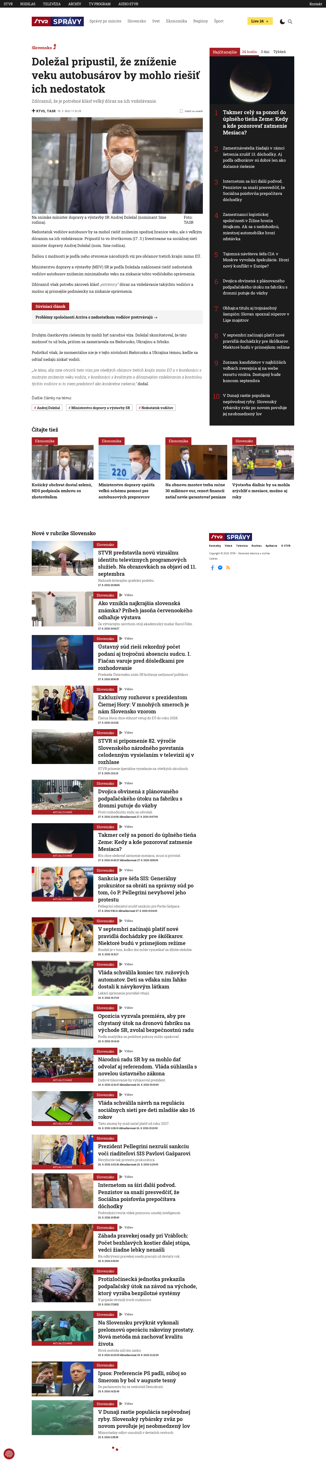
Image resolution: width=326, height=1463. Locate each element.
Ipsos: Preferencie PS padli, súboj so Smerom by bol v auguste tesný (142, 1377)
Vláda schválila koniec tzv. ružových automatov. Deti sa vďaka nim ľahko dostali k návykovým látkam (143, 979)
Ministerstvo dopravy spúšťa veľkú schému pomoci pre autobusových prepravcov (127, 491)
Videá (228, 545)
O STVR (285, 545)
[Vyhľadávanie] (290, 21)
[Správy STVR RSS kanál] (228, 569)
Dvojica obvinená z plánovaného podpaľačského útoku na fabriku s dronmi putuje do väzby (255, 287)
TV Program (100, 4)
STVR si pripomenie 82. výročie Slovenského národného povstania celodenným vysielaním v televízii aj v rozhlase (146, 751)
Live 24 (257, 21)
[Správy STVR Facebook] (213, 569)
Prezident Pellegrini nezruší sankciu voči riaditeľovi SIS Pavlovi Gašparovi (144, 1150)
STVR (8, 4)
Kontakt (316, 4)
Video (128, 595)
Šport (219, 20)
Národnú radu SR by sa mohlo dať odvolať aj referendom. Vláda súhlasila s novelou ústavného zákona (147, 1066)
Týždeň (279, 51)
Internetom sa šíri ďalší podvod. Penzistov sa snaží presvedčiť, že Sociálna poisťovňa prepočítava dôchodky (254, 190)
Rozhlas (27, 4)
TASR (51, 111)
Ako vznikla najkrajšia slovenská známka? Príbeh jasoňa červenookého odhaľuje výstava (145, 610)
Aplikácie (271, 545)
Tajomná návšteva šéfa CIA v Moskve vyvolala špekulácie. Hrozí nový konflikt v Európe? (256, 260)
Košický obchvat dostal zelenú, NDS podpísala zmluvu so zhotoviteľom (62, 491)
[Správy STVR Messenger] (221, 569)
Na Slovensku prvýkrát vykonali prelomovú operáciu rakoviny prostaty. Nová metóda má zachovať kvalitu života (146, 1333)
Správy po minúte (105, 20)
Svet (156, 20)
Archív (74, 4)
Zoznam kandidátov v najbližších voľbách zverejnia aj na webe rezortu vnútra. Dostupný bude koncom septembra (254, 371)
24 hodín (249, 51)
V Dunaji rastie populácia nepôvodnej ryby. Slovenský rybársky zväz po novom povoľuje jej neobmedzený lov (255, 404)
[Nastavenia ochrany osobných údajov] (9, 1453)
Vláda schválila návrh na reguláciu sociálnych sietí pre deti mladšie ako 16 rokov (146, 1109)
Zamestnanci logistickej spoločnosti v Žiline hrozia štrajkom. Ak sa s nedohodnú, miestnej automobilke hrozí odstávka (251, 226)
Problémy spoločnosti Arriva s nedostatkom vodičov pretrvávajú (94, 317)
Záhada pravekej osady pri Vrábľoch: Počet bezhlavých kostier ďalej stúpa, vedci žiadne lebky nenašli (144, 1242)
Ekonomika (176, 20)
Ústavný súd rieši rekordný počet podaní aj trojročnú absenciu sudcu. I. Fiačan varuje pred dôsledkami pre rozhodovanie (144, 657)
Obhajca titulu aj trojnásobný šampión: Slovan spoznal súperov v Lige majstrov (256, 314)
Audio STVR (128, 4)
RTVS (40, 111)
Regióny (200, 20)
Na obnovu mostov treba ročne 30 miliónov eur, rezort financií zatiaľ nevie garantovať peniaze (195, 491)
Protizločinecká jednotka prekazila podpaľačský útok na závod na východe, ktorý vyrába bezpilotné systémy (147, 1286)
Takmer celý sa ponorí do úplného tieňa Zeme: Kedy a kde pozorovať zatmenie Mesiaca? (255, 122)
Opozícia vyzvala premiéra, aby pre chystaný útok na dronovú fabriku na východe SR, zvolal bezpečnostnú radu (146, 1022)
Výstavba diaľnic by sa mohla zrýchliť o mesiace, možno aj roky (261, 491)
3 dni (265, 51)
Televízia (52, 4)
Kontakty (215, 545)
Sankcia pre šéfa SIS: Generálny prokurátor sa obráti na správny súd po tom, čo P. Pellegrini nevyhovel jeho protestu (146, 889)
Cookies (213, 558)
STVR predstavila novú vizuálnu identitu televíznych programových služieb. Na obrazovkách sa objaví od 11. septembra (147, 563)
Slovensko (136, 20)
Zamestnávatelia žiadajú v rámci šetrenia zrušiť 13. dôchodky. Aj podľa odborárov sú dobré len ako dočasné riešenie (254, 157)
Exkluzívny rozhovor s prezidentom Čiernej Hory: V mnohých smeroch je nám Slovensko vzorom (143, 704)
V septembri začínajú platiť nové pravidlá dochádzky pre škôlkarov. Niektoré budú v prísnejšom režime (256, 341)
